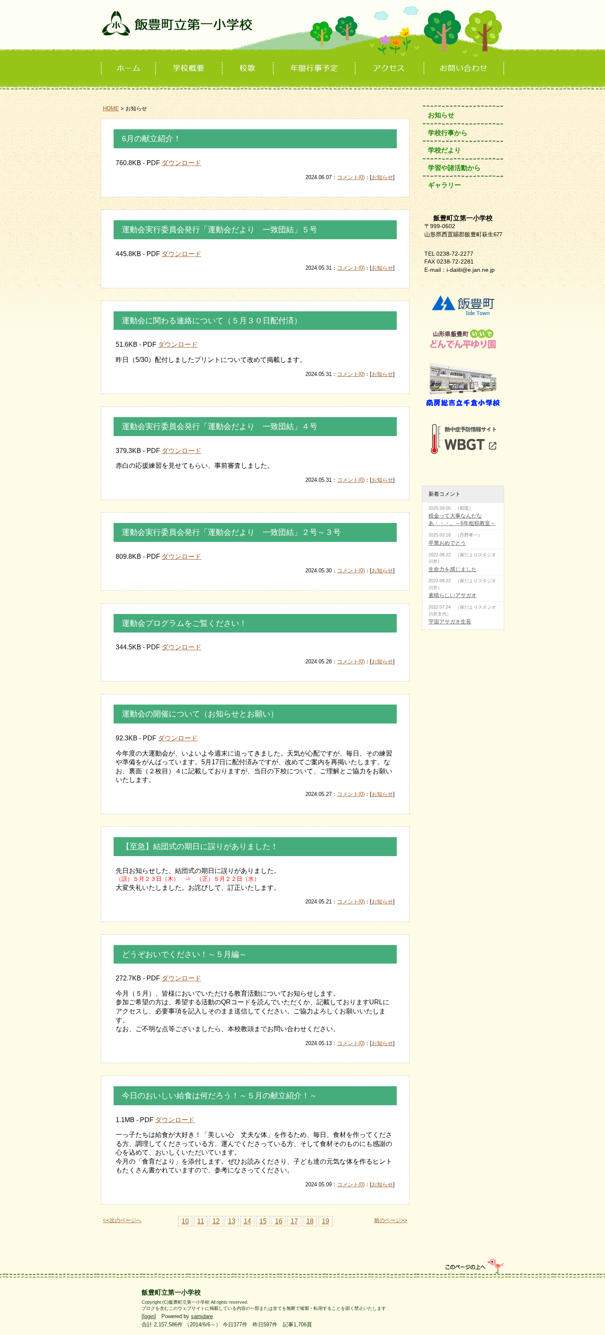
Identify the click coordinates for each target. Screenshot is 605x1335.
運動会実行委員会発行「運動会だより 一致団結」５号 (219, 229)
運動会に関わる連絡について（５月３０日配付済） (212, 320)
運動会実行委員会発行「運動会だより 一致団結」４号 (219, 426)
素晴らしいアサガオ (452, 595)
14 (247, 1221)
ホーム (128, 68)
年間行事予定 (315, 68)
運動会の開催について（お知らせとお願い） (200, 714)
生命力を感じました (452, 569)
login (148, 1316)
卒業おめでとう (447, 543)
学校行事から (448, 132)
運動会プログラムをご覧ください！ (184, 623)
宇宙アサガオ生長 (449, 621)
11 (200, 1221)
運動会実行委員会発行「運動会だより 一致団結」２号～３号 (231, 532)
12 (216, 1221)
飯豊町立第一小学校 (302, 30)
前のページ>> (390, 1220)
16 (278, 1221)
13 (231, 1221)
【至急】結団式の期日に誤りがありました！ (200, 846)
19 (325, 1221)
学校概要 (189, 68)
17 (294, 1221)
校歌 (248, 68)
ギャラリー (444, 185)
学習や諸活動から (454, 167)
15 (263, 1221)
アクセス (390, 68)
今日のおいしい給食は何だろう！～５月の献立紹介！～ (219, 1095)
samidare (202, 1316)
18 (310, 1221)
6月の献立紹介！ (151, 138)
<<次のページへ (122, 1220)
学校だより (444, 150)
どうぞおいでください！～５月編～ (184, 954)
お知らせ (382, 177)
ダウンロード (181, 162)
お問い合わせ (464, 68)
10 (185, 1221)
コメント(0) (351, 177)
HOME (111, 108)
